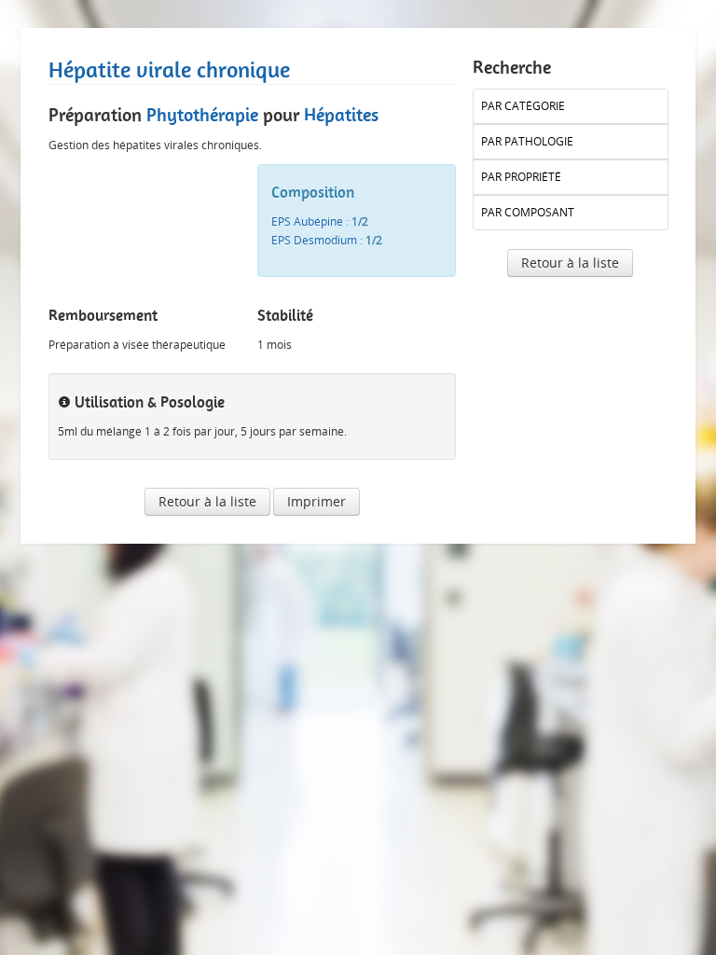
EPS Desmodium (314, 240)
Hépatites (341, 115)
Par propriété (521, 177)
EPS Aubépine (307, 221)
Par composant (527, 212)
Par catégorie (523, 106)
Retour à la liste (207, 501)
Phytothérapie (202, 115)
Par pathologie (527, 141)
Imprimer (316, 501)
